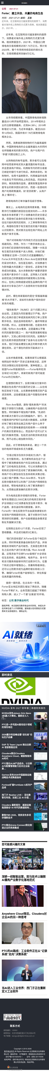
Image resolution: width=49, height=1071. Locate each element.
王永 (29, 17)
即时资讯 (7, 674)
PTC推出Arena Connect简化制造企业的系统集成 (17, 826)
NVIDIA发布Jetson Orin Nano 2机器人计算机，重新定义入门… (16, 716)
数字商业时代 (21, 600)
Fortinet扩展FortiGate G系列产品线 (17, 786)
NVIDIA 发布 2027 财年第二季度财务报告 (24, 708)
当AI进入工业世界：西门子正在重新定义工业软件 (24, 989)
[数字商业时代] (24, 2)
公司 (4, 8)
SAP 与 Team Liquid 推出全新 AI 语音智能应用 (16, 746)
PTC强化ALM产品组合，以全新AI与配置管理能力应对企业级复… (17, 766)
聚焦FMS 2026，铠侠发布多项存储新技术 (16, 816)
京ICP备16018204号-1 (14, 1056)
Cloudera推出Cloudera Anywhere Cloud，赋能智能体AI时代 (17, 756)
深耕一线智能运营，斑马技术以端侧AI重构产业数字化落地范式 (24, 878)
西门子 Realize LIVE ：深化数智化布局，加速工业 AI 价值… (16, 796)
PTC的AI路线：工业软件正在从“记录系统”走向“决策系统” (24, 952)
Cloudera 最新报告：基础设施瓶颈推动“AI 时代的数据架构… (16, 806)
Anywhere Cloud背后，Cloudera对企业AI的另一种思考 (24, 915)
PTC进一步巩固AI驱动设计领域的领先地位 (17, 726)
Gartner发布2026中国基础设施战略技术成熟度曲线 (16, 776)
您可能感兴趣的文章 (13, 844)
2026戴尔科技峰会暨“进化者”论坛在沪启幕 (17, 736)
